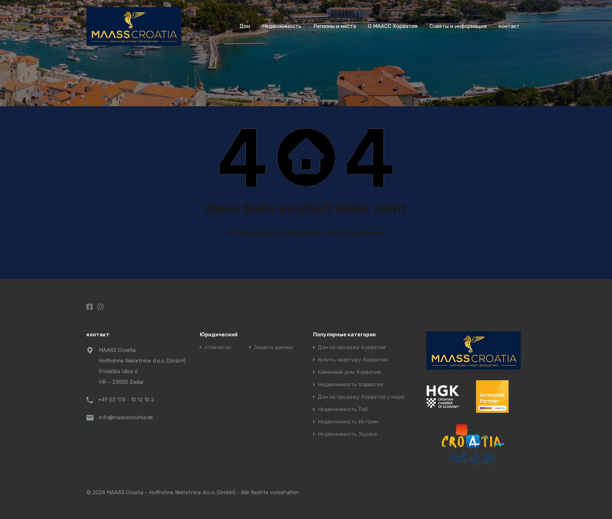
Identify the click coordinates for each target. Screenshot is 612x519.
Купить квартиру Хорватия (352, 360)
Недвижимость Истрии (348, 421)
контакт (509, 26)
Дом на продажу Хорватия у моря (361, 397)
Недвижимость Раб (343, 409)
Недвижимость (281, 26)
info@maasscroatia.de (126, 417)
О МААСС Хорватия (393, 26)
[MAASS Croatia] (133, 42)
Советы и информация (458, 26)
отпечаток (217, 347)
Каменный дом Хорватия (349, 372)
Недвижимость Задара (347, 434)
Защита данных (273, 347)
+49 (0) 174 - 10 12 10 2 (126, 400)
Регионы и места (334, 26)
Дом (244, 26)
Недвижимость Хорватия (350, 384)
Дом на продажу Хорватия (352, 347)
